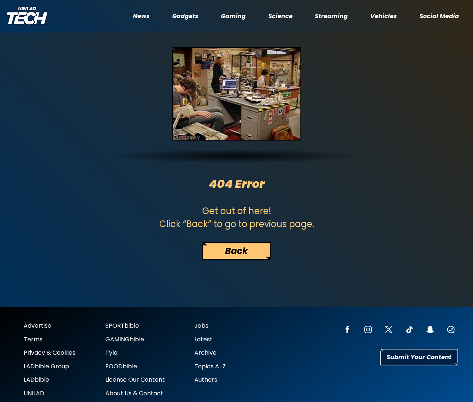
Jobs (201, 325)
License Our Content (135, 379)
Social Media (439, 16)
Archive (205, 352)
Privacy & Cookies (49, 352)
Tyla (111, 352)
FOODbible (121, 366)
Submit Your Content (419, 357)
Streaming (331, 16)
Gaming (233, 16)
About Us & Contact (134, 393)
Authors (205, 379)
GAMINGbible (124, 339)
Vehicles (383, 16)
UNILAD (34, 393)
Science (280, 16)
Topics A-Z (210, 366)
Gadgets (185, 16)
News (141, 16)
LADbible (36, 379)
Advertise (37, 325)
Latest (203, 339)
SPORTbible (122, 325)
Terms (33, 339)
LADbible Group (46, 366)
